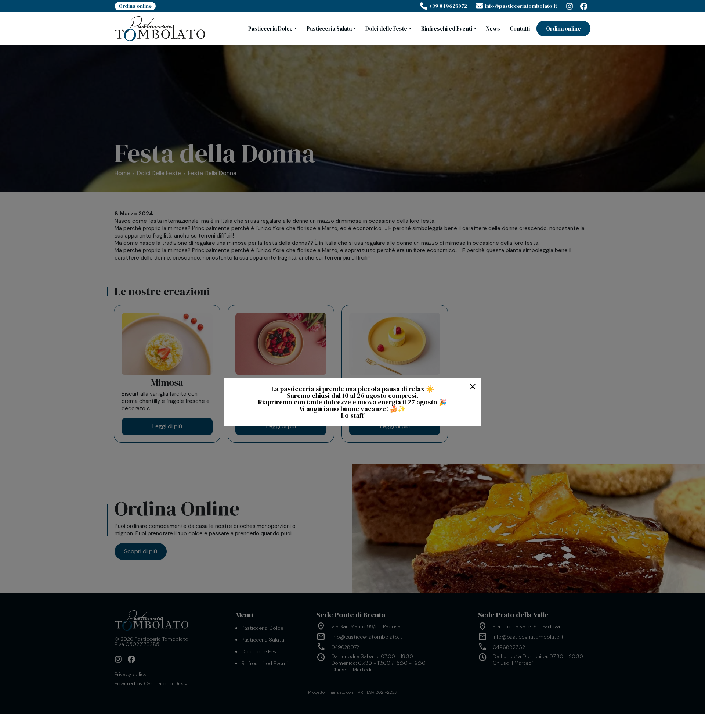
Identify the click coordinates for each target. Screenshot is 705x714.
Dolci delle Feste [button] (386, 28)
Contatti (520, 28)
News (493, 28)
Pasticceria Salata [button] (329, 28)
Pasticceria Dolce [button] (270, 28)
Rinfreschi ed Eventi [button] (446, 28)
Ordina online (135, 6)
